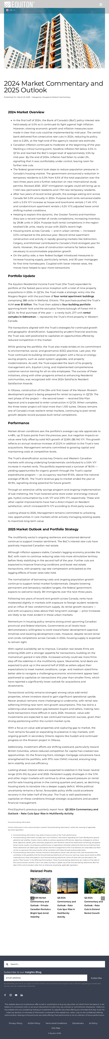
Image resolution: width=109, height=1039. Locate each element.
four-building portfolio (76, 304)
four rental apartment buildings (74, 296)
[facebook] (5, 995)
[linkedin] (22, 995)
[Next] (103, 898)
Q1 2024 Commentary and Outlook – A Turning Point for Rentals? (93, 905)
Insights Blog (33, 972)
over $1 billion (23, 304)
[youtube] (16, 995)
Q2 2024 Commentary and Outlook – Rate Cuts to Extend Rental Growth (66, 905)
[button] (96, 978)
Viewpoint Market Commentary (56, 97)
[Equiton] (19, 2)
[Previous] (32, 898)
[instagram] (11, 995)
